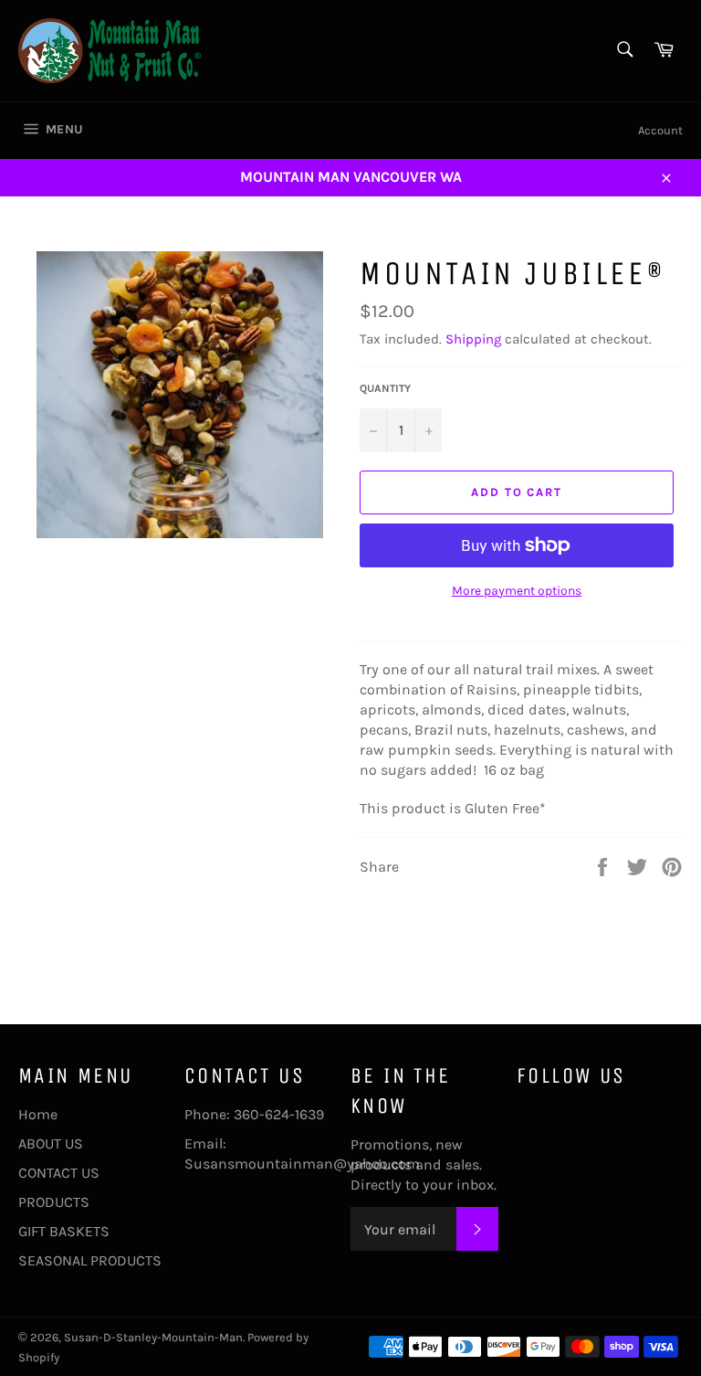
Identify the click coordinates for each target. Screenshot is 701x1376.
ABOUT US (50, 1143)
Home (38, 1114)
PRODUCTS (53, 1202)
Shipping (473, 339)
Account (660, 130)
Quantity (385, 388)
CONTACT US (58, 1172)
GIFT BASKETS (64, 1231)
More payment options (516, 590)
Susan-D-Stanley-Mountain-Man (153, 1337)
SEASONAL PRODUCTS (90, 1260)
